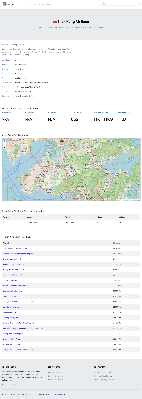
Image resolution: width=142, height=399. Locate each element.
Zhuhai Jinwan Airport (11, 280)
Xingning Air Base (10, 312)
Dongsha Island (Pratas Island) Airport (18, 349)
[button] (71, 167)
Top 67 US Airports (55, 376)
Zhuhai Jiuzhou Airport (12, 259)
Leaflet (120, 200)
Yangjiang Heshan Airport (13, 307)
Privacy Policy (50, 394)
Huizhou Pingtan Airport (12, 275)
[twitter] (2, 384)
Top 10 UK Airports (55, 380)
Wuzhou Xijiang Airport (12, 344)
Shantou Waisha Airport (12, 339)
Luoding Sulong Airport (12, 318)
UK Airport (46, 4)
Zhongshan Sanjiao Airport (13, 269)
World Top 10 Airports (56, 372)
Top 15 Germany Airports (104, 380)
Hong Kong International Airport (15, 248)
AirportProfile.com (21, 394)
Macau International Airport (14, 264)
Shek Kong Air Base (16, 45)
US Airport (36, 4)
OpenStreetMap (128, 200)
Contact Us (61, 394)
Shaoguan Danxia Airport (13, 334)
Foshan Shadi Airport (11, 296)
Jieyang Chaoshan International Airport (18, 323)
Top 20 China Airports (103, 376)
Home (28, 4)
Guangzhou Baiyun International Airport (18, 301)
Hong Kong (19, 69)
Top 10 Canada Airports (103, 372)
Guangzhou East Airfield (12, 291)
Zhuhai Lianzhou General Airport (15, 286)
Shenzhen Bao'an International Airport (18, 254)
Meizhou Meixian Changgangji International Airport (23, 328)
